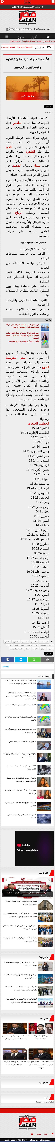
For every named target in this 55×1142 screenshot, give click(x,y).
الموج (45, 367)
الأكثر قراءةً (43, 957)
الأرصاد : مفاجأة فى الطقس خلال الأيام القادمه (24, 341)
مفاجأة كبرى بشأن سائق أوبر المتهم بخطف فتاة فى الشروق (20, 792)
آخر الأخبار (43, 873)
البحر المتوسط (16, 357)
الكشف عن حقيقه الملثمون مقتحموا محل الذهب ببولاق (21, 767)
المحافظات (43, 642)
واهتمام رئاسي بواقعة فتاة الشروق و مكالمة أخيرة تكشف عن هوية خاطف (21, 779)
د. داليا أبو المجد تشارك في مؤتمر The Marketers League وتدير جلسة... (20, 964)
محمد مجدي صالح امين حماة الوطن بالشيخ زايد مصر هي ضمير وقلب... (14, 1037)
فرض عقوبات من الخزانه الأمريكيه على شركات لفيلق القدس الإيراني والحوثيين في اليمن (22, 326)
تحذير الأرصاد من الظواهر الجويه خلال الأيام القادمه (21, 816)
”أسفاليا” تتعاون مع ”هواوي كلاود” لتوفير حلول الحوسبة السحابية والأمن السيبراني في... (21, 1000)
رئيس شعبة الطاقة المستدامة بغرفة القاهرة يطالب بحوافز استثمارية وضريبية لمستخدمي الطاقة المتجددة (22, 335)
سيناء (37, 165)
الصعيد (17, 165)
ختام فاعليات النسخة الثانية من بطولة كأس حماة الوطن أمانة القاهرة (20, 731)
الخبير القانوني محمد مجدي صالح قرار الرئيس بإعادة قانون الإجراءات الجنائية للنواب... (41, 1064)
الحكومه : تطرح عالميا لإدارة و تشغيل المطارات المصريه (20, 804)
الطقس (17, 123)
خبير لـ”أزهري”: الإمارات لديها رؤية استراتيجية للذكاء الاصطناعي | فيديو (20, 976)
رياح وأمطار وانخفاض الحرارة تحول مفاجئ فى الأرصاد (20, 718)
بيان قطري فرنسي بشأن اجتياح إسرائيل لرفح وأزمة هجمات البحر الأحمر (19, 755)
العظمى (44, 423)
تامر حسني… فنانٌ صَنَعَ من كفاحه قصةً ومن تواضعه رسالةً (40, 1037)
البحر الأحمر (19, 645)
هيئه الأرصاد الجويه (45, 645)
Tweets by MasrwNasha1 (45, 1102)
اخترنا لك (44, 1018)
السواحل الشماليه (16, 649)
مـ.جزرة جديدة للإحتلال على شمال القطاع (22, 741)
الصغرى (33, 423)
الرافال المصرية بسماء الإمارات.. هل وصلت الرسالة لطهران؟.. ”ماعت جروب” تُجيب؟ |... (21, 988)
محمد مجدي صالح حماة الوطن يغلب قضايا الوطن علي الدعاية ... (15, 1063)
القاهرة (30, 151)
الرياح (18, 212)
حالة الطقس (40, 47)
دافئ (9, 147)
